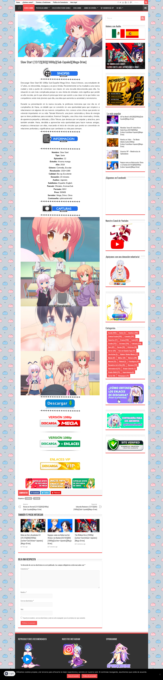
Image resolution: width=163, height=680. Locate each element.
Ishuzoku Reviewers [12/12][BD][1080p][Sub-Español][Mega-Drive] (85, 507)
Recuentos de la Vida (116, 365)
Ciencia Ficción (115, 336)
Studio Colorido (129, 368)
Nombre (24, 592)
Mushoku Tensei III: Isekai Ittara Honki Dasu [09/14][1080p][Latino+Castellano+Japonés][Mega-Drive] (131, 131)
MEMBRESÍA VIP (108, 8)
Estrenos (124, 343)
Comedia (28, 498)
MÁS (120, 8)
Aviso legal (73, 2)
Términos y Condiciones (43, 2)
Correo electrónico (27, 600)
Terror (111, 375)
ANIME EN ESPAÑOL (90, 8)
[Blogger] (126, 2)
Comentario (25, 568)
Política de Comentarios (60, 2)
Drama (124, 340)
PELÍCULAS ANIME (42, 8)
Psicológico (134, 361)
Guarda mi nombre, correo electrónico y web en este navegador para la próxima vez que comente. (54, 618)
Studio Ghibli (114, 372)
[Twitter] (120, 2)
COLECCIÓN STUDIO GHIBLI (61, 8)
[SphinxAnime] (81, 4)
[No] (160, 674)
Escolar (37, 498)
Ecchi (134, 340)
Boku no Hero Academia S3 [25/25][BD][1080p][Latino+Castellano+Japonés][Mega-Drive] (32, 539)
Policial (122, 361)
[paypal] (131, 2)
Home (18, 2)
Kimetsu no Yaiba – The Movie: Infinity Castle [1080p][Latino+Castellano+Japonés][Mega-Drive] (131, 143)
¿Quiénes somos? (27, 2)
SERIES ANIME (28, 8)
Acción (112, 332)
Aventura (133, 332)
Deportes (113, 340)
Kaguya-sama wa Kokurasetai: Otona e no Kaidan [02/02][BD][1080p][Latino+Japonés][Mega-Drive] (60, 539)
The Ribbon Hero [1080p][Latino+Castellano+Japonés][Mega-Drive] (86, 537)
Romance (132, 365)
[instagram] (128, 2)
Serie (62, 155)
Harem (121, 347)
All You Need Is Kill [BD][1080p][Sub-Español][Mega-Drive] (132, 117)
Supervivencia (128, 372)
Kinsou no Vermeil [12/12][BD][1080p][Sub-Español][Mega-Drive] (36, 507)
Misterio (132, 357)
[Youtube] (123, 2)
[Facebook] (118, 2)
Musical (112, 361)
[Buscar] (146, 2)
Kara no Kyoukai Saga (126, 350)
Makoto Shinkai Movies (129, 354)
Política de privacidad (89, 676)
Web (22, 609)
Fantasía (136, 343)
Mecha (111, 357)
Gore (111, 347)
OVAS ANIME (77, 8)
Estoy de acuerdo (73, 676)
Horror (112, 350)
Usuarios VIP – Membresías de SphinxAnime (130, 152)
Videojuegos (123, 375)
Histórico (132, 347)
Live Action (113, 354)
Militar (121, 357)
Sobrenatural (114, 368)
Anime (122, 332)
